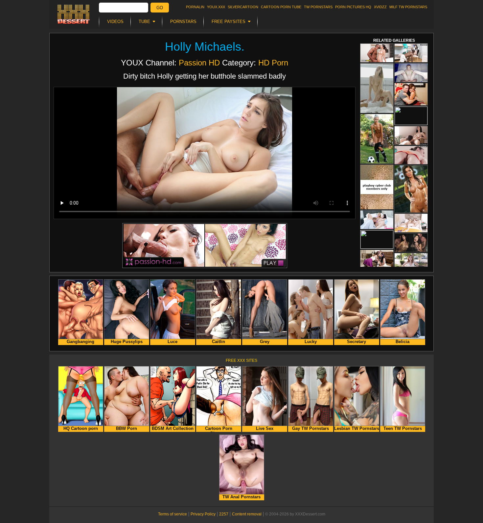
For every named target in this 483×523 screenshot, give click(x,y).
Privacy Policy (203, 514)
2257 (223, 514)
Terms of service (172, 514)
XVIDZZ (380, 7)
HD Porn (273, 62)
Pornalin (195, 7)
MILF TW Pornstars (408, 7)
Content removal (247, 514)
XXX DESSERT (73, 14)
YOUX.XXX (216, 7)
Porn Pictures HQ (353, 7)
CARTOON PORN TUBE (281, 7)
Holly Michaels (203, 46)
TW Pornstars (318, 7)
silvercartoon (243, 7)
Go (159, 7)
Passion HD (199, 62)
